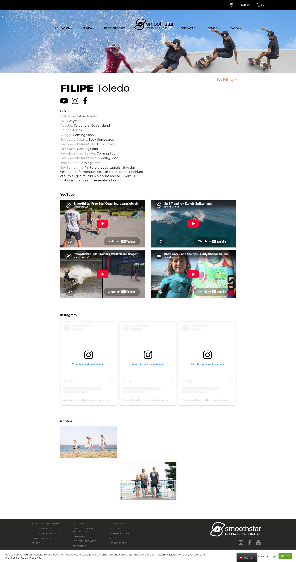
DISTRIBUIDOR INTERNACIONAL (49, 533)
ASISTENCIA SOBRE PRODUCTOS (83, 530)
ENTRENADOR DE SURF (45, 538)
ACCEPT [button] (285, 556)
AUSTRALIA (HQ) (120, 533)
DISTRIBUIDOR (40, 528)
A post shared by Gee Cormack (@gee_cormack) (90, 400)
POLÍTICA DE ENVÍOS (85, 541)
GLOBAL (116, 528)
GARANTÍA (79, 536)
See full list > (226, 79)
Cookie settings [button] (266, 556)
